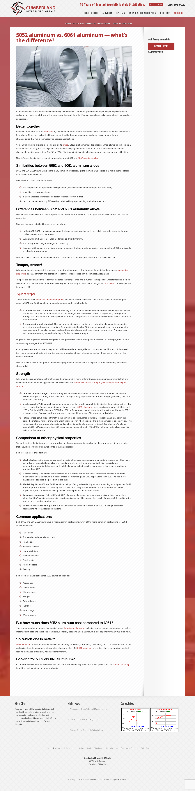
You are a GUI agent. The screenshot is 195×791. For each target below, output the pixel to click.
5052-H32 (109, 283)
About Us (178, 12)
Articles (75, 24)
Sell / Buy (165, 12)
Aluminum (107, 12)
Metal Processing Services (127, 748)
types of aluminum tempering (50, 299)
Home (67, 24)
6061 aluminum (84, 407)
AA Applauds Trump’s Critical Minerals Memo (88, 709)
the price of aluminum (74, 628)
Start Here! (161, 46)
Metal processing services (142, 12)
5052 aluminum (23, 644)
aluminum (48, 131)
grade (65, 145)
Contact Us (156, 5)
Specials (120, 12)
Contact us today (121, 664)
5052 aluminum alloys (88, 158)
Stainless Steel (90, 12)
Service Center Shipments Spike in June (86, 730)
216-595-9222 (176, 4)
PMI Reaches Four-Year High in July (85, 720)
